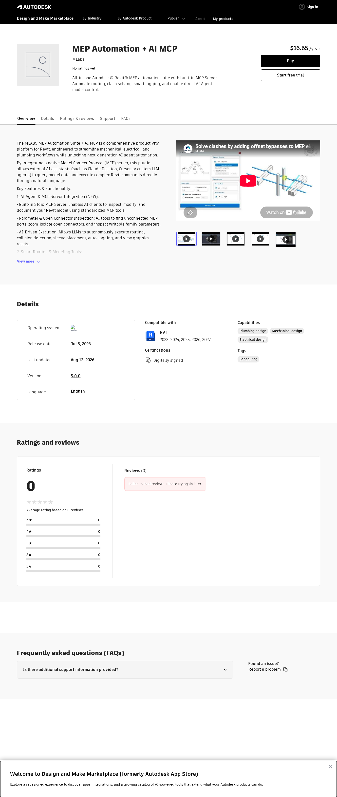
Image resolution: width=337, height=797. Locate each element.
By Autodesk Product (134, 18)
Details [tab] (47, 118)
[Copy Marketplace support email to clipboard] (285, 669)
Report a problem (264, 669)
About (200, 18)
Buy (290, 61)
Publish (173, 18)
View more (25, 261)
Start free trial (290, 75)
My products (223, 18)
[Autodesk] (34, 7)
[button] (125, 669)
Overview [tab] (26, 118)
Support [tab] (107, 118)
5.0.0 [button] (75, 376)
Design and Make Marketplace (45, 18)
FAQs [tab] (126, 118)
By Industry (92, 18)
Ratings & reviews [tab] (77, 118)
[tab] (187, 242)
